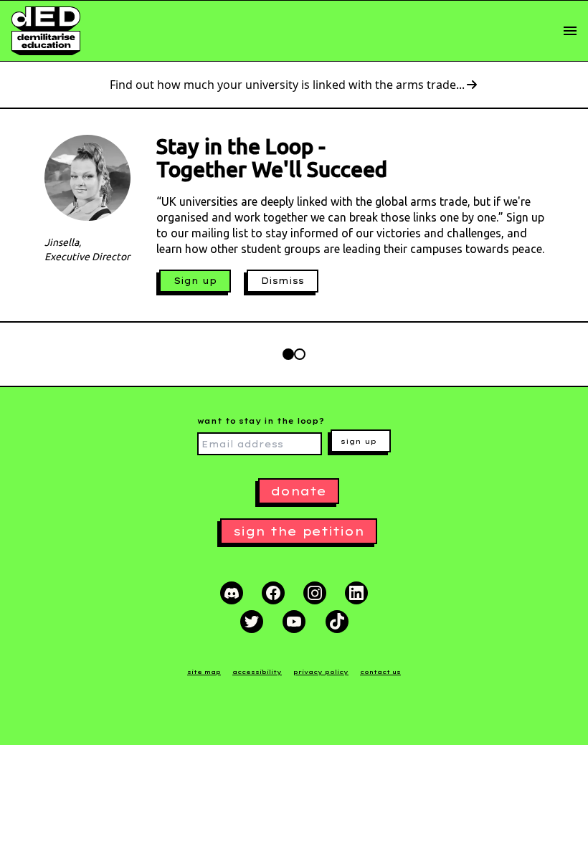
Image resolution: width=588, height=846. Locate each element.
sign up (358, 441)
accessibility (257, 671)
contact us (380, 671)
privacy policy (320, 671)
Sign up (195, 280)
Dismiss (282, 280)
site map (204, 671)
